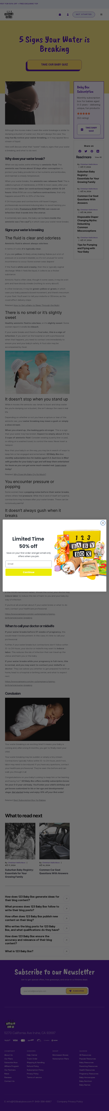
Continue (28, 572)
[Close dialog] (103, 523)
